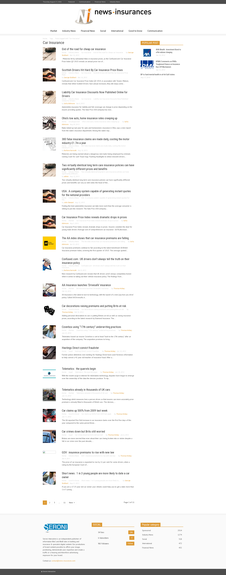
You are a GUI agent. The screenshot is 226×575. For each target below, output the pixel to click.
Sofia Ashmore (69, 103)
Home (45, 38)
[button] (180, 31)
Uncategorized (74, 122)
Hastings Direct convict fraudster (80, 347)
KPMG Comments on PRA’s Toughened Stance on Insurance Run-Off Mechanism (168, 64)
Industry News (115, 2)
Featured (71, 2)
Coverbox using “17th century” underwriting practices (91, 327)
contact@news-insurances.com (63, 561)
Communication (84, 2)
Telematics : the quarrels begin (79, 368)
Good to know (134, 32)
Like (131, 532)
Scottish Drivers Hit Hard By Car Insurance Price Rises (92, 70)
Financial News (100, 2)
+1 (132, 538)
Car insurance (86, 52)
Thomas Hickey (119, 288)
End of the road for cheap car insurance (84, 49)
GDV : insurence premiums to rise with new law (88, 452)
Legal (71, 351)
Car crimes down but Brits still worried (83, 431)
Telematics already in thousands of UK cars (86, 389)
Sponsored (162, 530)
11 (64, 502)
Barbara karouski (70, 150)
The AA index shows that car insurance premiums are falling (95, 238)
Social (102, 32)
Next (71, 502)
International (116, 32)
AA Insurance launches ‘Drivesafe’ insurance (86, 285)
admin (66, 176)
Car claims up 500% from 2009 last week (84, 410)
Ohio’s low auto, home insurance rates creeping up (89, 118)
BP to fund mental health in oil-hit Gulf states (158, 74)
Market (53, 32)
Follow (130, 543)
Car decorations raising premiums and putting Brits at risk (94, 306)
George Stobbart (70, 77)
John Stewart (69, 202)
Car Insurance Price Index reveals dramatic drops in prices (94, 217)
